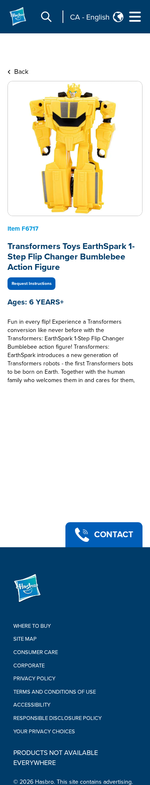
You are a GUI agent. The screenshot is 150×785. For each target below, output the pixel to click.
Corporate (29, 665)
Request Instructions (32, 283)
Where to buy (32, 626)
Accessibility (31, 705)
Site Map (25, 639)
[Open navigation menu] (135, 16)
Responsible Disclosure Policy (57, 718)
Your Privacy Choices (44, 731)
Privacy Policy (34, 678)
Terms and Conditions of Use (54, 692)
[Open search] (46, 16)
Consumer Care (35, 652)
